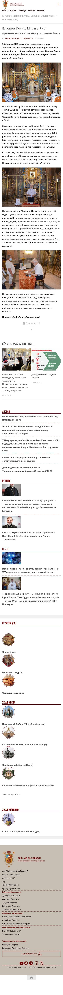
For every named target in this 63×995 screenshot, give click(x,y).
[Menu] (59, 4)
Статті (5, 549)
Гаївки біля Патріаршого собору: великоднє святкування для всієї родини (26, 459)
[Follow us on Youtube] (21, 963)
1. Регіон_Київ (10, 16)
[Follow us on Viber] (36, 963)
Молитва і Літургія (12, 672)
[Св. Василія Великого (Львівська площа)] (31, 733)
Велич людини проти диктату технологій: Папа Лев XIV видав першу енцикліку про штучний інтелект (30, 571)
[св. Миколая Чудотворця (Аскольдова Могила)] (31, 774)
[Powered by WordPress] (22, 986)
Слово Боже (9, 652)
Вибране (24, 16)
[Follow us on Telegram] (31, 963)
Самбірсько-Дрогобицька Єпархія (16, 917)
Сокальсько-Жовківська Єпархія (16, 924)
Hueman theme (46, 986)
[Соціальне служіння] (31, 681)
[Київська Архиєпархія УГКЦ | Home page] (14, 4)
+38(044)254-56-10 (10, 885)
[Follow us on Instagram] (41, 963)
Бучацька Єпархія (10, 945)
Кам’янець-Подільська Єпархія (15, 948)
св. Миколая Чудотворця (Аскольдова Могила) (28, 785)
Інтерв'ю (6, 481)
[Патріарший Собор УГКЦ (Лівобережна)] (31, 712)
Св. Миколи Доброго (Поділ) (17, 765)
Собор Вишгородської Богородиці (21, 831)
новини (6, 20)
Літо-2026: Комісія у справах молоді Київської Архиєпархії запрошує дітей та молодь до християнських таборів (27, 430)
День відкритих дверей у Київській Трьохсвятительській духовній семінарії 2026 (27, 469)
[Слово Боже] (31, 640)
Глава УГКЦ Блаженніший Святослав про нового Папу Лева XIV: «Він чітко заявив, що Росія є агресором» (28, 536)
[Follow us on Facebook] (26, 963)
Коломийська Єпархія (11, 931)
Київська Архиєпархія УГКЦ (19, 39)
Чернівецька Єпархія (11, 934)
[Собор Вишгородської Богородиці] (31, 820)
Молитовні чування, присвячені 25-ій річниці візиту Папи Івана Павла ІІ (30, 418)
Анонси (6, 411)
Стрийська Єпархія (10, 920)
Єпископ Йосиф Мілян (43, 16)
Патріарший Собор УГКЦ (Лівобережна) (23, 724)
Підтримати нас (30, 953)
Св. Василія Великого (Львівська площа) (24, 744)
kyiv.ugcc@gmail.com (11, 889)
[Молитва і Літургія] (31, 661)
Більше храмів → (11, 794)
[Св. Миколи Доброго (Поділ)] (31, 753)
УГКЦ (15, 20)
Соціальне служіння (13, 693)
